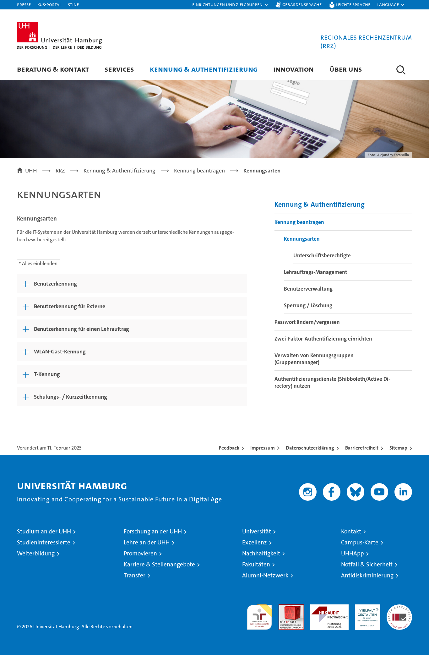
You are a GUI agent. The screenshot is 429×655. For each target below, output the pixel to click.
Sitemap (398, 448)
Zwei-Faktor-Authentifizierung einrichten (323, 338)
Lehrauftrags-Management (315, 272)
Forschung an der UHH (153, 531)
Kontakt (351, 531)
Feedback (229, 448)
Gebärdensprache (302, 4)
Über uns (345, 69)
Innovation (293, 69)
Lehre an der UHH (147, 542)
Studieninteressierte (43, 542)
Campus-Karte (359, 542)
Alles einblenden (39, 263)
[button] (230, 4)
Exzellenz (254, 542)
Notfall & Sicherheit (367, 564)
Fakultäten (256, 564)
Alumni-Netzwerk (265, 575)
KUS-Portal (49, 4)
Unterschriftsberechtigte (322, 255)
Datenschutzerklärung (310, 448)
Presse (24, 4)
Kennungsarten (302, 238)
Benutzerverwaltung (308, 288)
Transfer (134, 575)
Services (119, 69)
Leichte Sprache (353, 4)
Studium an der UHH (44, 531)
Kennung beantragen (299, 222)
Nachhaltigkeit (261, 553)
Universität (256, 531)
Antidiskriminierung (367, 575)
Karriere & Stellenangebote (159, 564)
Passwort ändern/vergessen (307, 322)
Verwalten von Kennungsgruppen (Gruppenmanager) (314, 359)
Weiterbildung (36, 553)
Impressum (262, 448)
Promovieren (140, 553)
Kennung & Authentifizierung (204, 69)
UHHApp (352, 553)
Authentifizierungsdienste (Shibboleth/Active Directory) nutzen (332, 382)
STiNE (73, 4)
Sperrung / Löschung (308, 305)
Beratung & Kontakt (53, 69)
